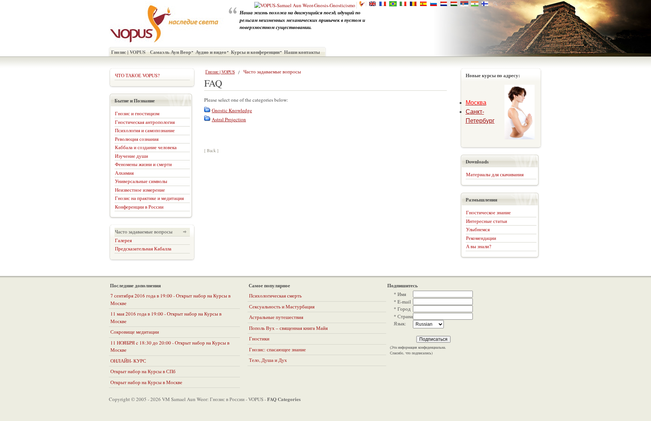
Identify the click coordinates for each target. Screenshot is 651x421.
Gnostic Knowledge (232, 110)
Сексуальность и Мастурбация (282, 306)
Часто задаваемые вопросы (144, 231)
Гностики (259, 338)
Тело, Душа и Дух (268, 360)
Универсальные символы (141, 181)
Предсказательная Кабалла (143, 248)
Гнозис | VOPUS (220, 72)
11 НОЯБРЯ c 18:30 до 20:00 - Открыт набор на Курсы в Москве (169, 346)
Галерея (123, 240)
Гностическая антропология (145, 122)
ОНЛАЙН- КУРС (128, 360)
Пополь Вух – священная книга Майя (288, 328)
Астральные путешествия (276, 317)
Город (402, 308)
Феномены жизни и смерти (143, 164)
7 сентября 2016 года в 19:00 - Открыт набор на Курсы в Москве (170, 299)
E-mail (402, 301)
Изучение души (131, 156)
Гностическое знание (488, 212)
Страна (403, 316)
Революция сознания (137, 139)
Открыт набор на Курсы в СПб (143, 371)
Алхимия (124, 172)
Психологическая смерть (275, 295)
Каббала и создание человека (146, 147)
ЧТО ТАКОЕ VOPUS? (137, 75)
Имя (400, 294)
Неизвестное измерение (140, 189)
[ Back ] (211, 150)
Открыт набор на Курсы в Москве (146, 382)
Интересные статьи (486, 221)
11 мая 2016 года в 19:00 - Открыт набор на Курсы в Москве (166, 317)
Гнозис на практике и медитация (149, 198)
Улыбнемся (478, 229)
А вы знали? (478, 246)
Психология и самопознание (145, 130)
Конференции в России (139, 206)
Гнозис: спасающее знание (277, 349)
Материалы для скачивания (495, 174)
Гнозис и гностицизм (137, 113)
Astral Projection (229, 119)
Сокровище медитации (134, 331)
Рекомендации (481, 238)
